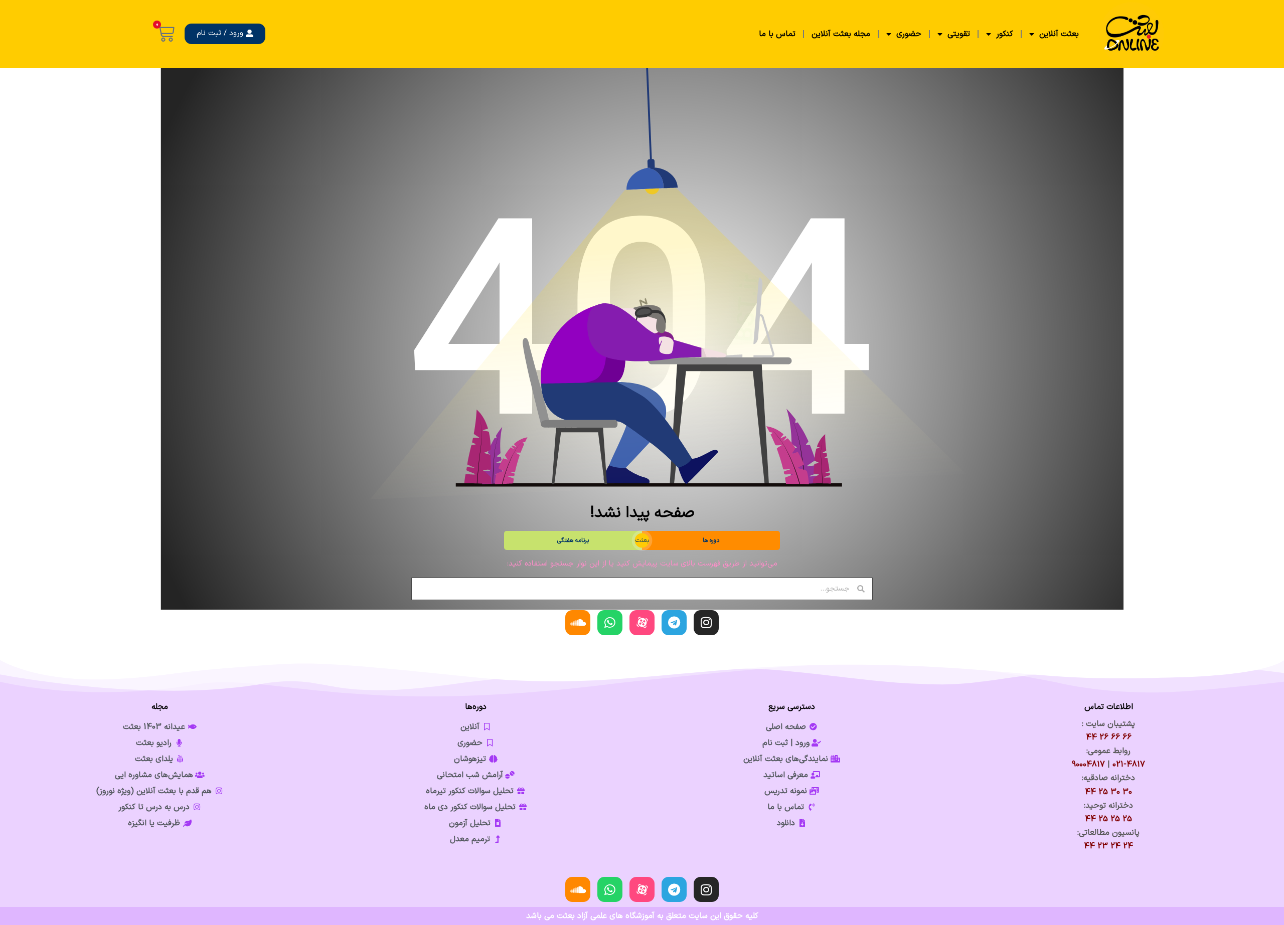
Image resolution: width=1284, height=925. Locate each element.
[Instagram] (706, 622)
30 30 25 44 (1108, 792)
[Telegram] (674, 622)
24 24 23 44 (1108, 846)
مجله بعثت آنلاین (841, 34)
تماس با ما (777, 34)
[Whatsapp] (609, 622)
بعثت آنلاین (1059, 34)
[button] (225, 34)
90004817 (1088, 765)
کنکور (1004, 34)
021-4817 (1128, 765)
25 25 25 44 (1108, 819)
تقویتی (958, 34)
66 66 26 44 (1109, 737)
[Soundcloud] (577, 622)
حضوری (908, 34)
